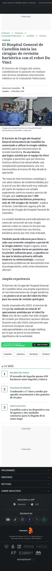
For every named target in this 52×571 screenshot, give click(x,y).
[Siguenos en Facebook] (30, 519)
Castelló (8, 354)
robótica (21, 354)
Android (21, 504)
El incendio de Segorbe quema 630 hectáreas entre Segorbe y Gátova (29, 378)
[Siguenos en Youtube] (8, 519)
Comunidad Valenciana (11, 36)
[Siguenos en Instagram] (22, 519)
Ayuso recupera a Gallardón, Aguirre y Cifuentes (19, 3)
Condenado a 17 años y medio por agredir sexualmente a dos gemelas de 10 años (30, 394)
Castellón (30, 36)
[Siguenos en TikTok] (15, 519)
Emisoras (19, 33)
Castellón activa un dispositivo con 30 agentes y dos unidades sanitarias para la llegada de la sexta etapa (29, 414)
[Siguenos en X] (37, 519)
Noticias (42, 36)
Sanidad (33, 354)
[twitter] (23, 88)
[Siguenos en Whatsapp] (44, 519)
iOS (37, 504)
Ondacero (5, 33)
